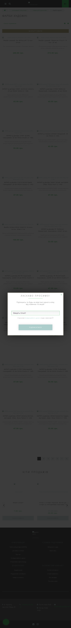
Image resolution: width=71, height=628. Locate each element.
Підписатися (35, 327)
